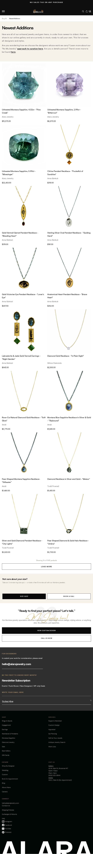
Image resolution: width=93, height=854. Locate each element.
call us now (46, 638)
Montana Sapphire (8, 738)
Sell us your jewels (55, 738)
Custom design (53, 725)
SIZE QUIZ (24, 596)
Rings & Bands (7, 721)
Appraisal (51, 729)
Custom (5, 774)
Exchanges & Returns (9, 814)
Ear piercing (52, 734)
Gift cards (5, 755)
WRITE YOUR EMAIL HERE (13, 692)
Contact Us (6, 806)
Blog (3, 783)
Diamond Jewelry (8, 742)
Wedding (5, 770)
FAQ (3, 819)
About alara (6, 787)
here (13, 52)
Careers (5, 792)
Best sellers (6, 751)
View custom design (46, 630)
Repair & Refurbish (55, 721)
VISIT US (51, 762)
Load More (46, 567)
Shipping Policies (8, 810)
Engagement (6, 725)
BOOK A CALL (68, 596)
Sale (3, 747)
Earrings (5, 729)
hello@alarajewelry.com (16, 664)
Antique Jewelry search (56, 742)
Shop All (4, 18)
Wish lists (52, 747)
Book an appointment (10, 779)
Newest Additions (14, 18)
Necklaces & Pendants (10, 734)
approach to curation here (30, 48)
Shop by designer (8, 766)
